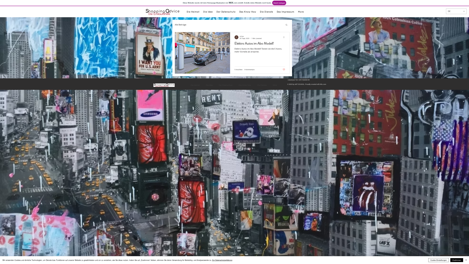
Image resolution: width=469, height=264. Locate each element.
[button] (286, 25)
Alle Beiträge (180, 24)
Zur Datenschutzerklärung (222, 260)
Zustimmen (456, 260)
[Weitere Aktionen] (284, 37)
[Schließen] (466, 260)
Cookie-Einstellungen (438, 260)
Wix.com (323, 84)
